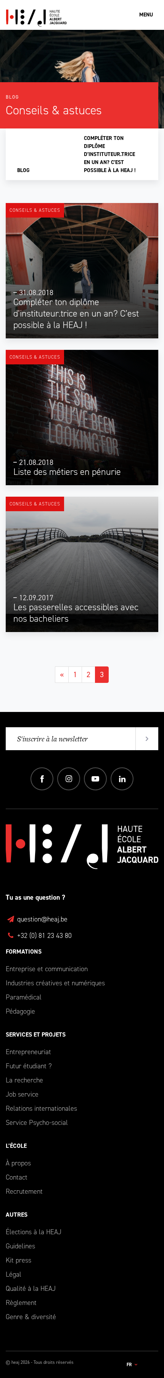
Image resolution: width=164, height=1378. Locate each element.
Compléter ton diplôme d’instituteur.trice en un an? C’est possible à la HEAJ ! (110, 154)
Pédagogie (20, 1011)
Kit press (18, 1260)
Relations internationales (41, 1108)
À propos (18, 1163)
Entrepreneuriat (28, 1051)
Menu (146, 14)
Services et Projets (36, 1034)
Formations (24, 951)
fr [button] (130, 1365)
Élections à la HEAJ (33, 1232)
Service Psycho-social (37, 1122)
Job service (22, 1094)
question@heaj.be (41, 919)
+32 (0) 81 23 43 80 (43, 935)
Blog (23, 170)
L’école (16, 1146)
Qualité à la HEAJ (31, 1288)
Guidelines (20, 1246)
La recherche (24, 1080)
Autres (16, 1215)
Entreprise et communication (47, 968)
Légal (13, 1274)
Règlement (21, 1302)
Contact (16, 1177)
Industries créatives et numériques (55, 983)
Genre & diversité (31, 1316)
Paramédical (24, 997)
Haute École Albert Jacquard (73, 18)
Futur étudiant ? (29, 1066)
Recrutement (24, 1191)
